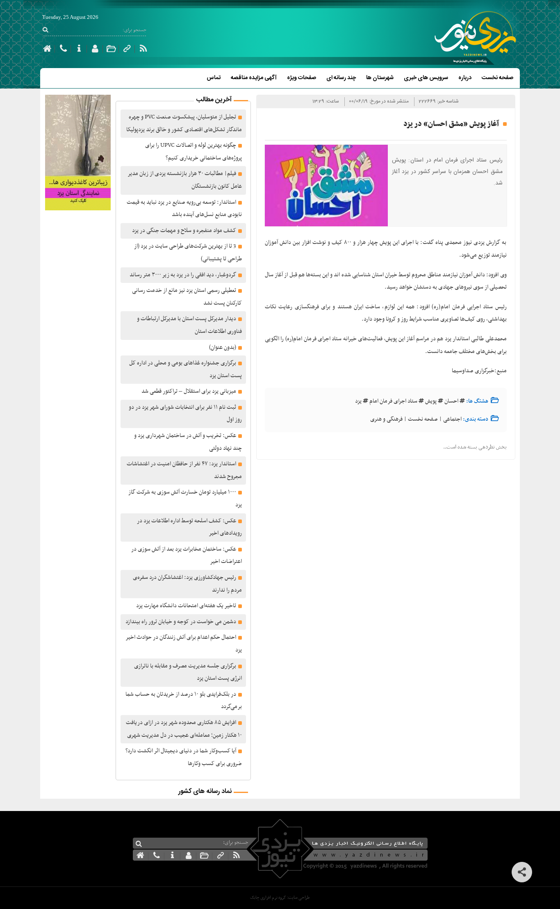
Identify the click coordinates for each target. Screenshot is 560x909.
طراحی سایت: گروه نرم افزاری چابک (280, 898)
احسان (451, 401)
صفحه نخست (497, 78)
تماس (214, 78)
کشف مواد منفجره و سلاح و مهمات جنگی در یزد (184, 231)
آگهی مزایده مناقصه (254, 78)
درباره (464, 78)
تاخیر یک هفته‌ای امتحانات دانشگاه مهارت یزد (186, 606)
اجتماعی (452, 419)
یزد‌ (358, 401)
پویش (431, 401)
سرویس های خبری (426, 78)
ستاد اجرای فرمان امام (393, 401)
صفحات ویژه (301, 78)
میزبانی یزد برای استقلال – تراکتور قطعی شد (188, 391)
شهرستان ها (380, 78)
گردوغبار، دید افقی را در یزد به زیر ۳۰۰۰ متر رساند (183, 275)
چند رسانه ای (341, 78)
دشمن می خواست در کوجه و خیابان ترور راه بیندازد (180, 622)
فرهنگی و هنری (386, 419)
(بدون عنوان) (222, 347)
